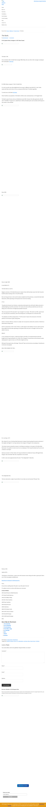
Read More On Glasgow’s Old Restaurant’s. (11, 580)
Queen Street (9, 639)
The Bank (37, 641)
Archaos (6, 635)
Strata (5, 633)
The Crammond (7, 625)
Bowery (12, 641)
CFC (17, 641)
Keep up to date (6, 792)
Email (3, 672)
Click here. (11, 61)
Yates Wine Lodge (8, 628)
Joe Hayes (25, 641)
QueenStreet (15, 639)
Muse (29, 641)
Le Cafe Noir (6, 630)
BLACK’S (8, 641)
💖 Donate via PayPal (23, 785)
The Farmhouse (7, 627)
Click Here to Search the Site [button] (40, 1)
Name (3, 665)
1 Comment (11, 37)
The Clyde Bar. (7, 623)
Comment (4, 651)
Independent (20, 641)
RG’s (5, 632)
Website (3, 678)
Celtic (15, 641)
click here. (15, 92)
